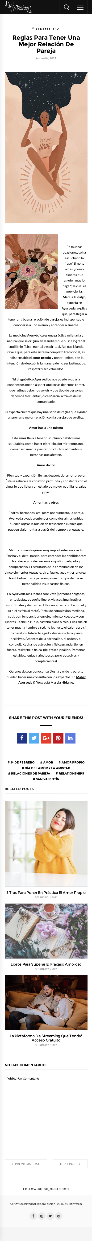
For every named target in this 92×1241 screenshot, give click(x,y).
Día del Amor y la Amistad (47, 768)
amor (47, 762)
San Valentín (47, 779)
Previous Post (27, 1164)
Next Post (69, 1164)
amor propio (73, 762)
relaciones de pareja (30, 773)
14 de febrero (47, 28)
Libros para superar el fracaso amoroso (46, 964)
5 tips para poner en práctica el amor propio (46, 892)
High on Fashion (45, 1203)
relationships (71, 773)
